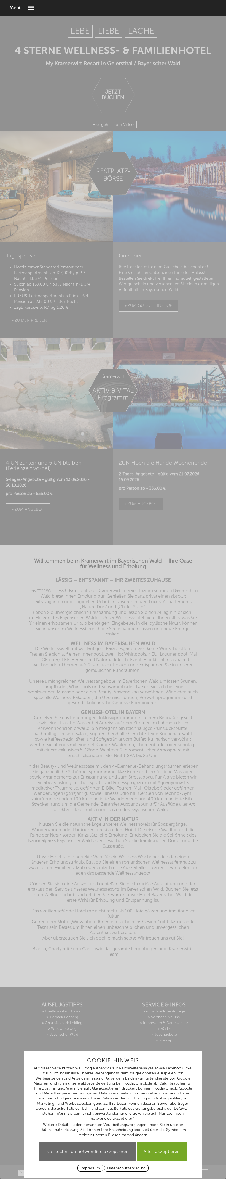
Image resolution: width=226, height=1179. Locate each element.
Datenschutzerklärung (126, 1168)
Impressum (90, 1168)
